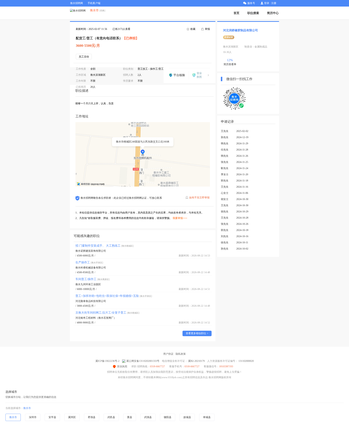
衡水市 (27, 408)
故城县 (187, 417)
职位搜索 (253, 13)
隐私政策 (181, 354)
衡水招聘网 (76, 3)
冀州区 (72, 417)
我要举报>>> (180, 218)
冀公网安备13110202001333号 (142, 361)
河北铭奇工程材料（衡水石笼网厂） (95, 318)
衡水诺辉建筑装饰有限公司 (90, 251)
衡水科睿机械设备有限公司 (90, 267)
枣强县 (91, 417)
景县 (129, 417)
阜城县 (207, 417)
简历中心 (273, 13)
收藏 (192, 29)
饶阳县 (167, 417)
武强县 (148, 417)
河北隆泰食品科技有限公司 (90, 301)
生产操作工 (89, 262)
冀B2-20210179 (196, 361)
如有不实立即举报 (199, 197)
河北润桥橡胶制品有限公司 (240, 30)
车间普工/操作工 (92, 279)
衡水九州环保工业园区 (88, 284)
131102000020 (246, 361)
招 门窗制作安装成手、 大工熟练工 (104, 245)
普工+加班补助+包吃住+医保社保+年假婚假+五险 (113, 295)
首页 (236, 13)
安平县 (52, 417)
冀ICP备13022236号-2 (107, 361)
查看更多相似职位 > (197, 333)
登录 (266, 3)
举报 (207, 29)
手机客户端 (94, 3)
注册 (273, 3)
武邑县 (111, 417)
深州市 (33, 417)
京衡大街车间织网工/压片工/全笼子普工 (107, 312)
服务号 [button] (251, 3)
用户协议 (168, 354)
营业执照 (122, 366)
